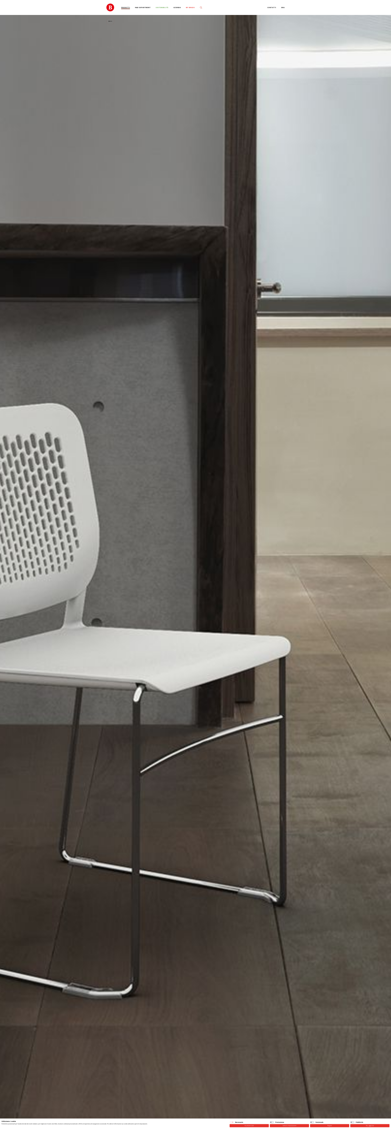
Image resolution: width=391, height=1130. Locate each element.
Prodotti (125, 7)
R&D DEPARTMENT (143, 7)
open (201, 7)
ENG (283, 7)
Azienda (177, 7)
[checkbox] (232, 1122)
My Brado (190, 7)
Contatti (271, 7)
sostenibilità (162, 7)
